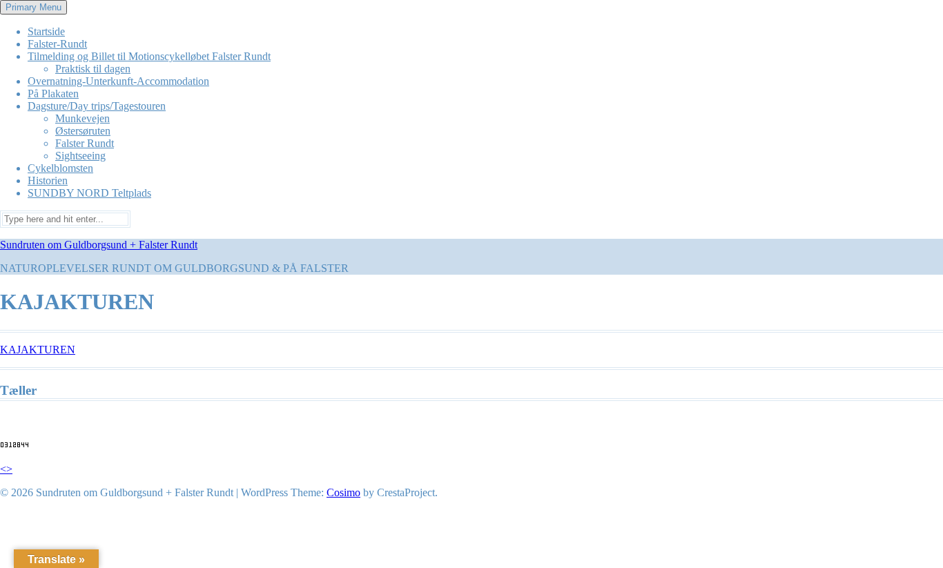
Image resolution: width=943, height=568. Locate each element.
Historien (48, 180)
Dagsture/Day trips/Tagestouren (97, 106)
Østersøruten (82, 131)
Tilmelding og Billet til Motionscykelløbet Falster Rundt (149, 56)
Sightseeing (80, 155)
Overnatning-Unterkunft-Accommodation (118, 81)
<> (6, 469)
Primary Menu (33, 7)
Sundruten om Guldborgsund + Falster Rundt (98, 245)
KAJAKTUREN (37, 349)
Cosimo (343, 492)
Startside (46, 31)
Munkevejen (82, 118)
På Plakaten (53, 93)
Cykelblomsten (60, 168)
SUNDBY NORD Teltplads (89, 193)
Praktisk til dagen (92, 69)
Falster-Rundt (57, 44)
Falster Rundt (84, 143)
